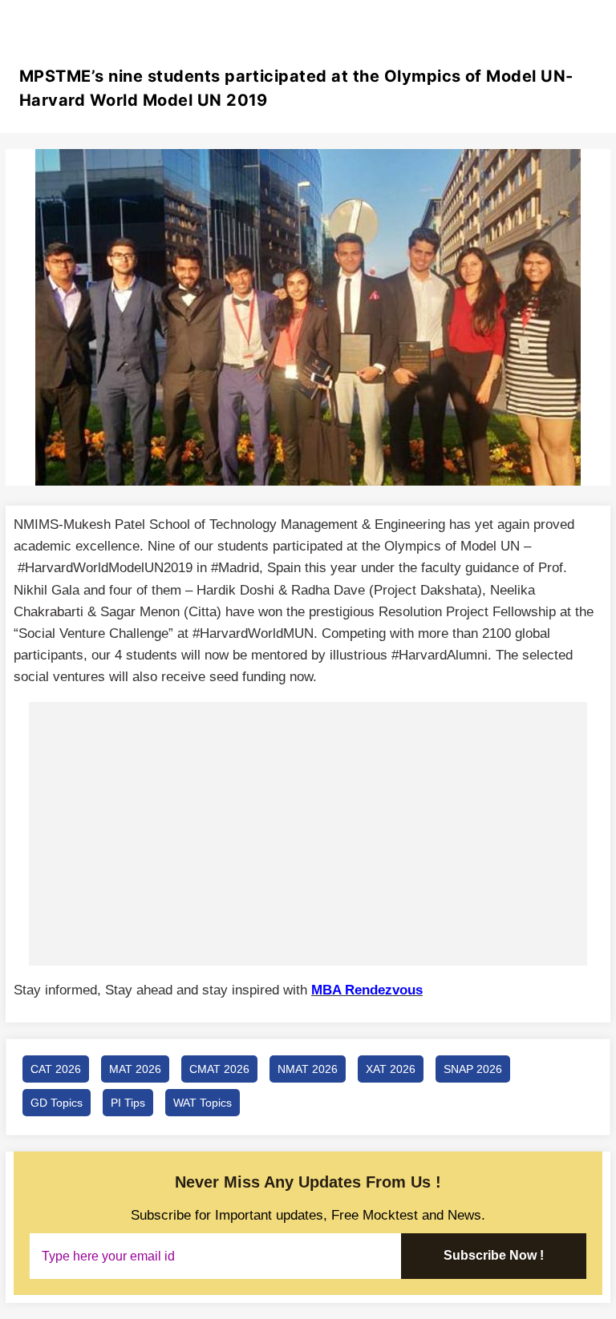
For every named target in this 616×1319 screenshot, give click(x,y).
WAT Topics (202, 1102)
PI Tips (128, 1102)
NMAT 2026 (308, 1069)
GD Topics (56, 1102)
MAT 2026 (135, 1069)
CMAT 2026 (219, 1069)
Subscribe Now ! (494, 1255)
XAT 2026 (390, 1069)
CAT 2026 (55, 1069)
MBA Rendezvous (367, 990)
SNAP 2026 (473, 1069)
